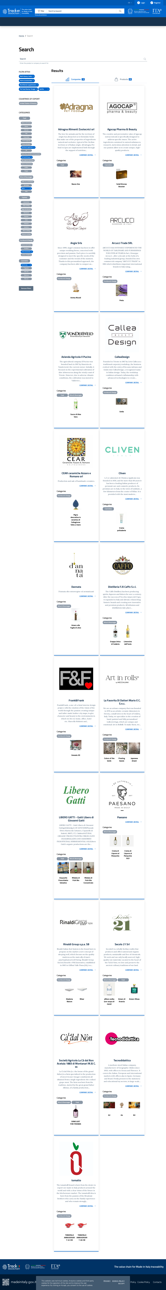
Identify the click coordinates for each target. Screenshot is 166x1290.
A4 (122, 1115)
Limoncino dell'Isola (128, 642)
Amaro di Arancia (121, 1000)
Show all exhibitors (41, 15)
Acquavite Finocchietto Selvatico (63, 880)
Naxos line (76, 184)
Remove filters (26, 288)
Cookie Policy (118, 1281)
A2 (109, 1115)
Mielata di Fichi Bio (76, 879)
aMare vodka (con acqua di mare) (109, 1001)
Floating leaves (121, 759)
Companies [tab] (77, 79)
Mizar (82, 999)
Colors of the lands (109, 759)
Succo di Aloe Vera (75, 415)
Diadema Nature (69, 1000)
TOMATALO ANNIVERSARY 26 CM (82, 1237)
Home (21, 35)
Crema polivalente (121, 529)
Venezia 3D (75, 755)
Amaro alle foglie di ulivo (75, 626)
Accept (121, 1283)
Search (23, 58)
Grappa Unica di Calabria (115, 642)
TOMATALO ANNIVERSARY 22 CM (69, 1237)
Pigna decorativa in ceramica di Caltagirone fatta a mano (76, 519)
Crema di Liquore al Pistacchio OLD (128, 854)
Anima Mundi (75, 297)
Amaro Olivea (134, 999)
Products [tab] (125, 79)
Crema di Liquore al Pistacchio (115, 853)
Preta (121, 300)
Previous (101, 752)
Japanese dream (134, 759)
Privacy (107, 1281)
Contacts (157, 1282)
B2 (134, 1115)
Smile (121, 411)
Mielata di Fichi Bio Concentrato (88, 880)
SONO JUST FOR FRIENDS (75, 1122)
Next (143, 752)
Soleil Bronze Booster (121, 185)
